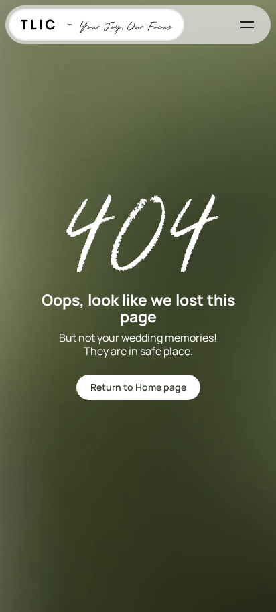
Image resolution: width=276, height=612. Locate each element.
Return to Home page (138, 387)
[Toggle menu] (247, 24)
